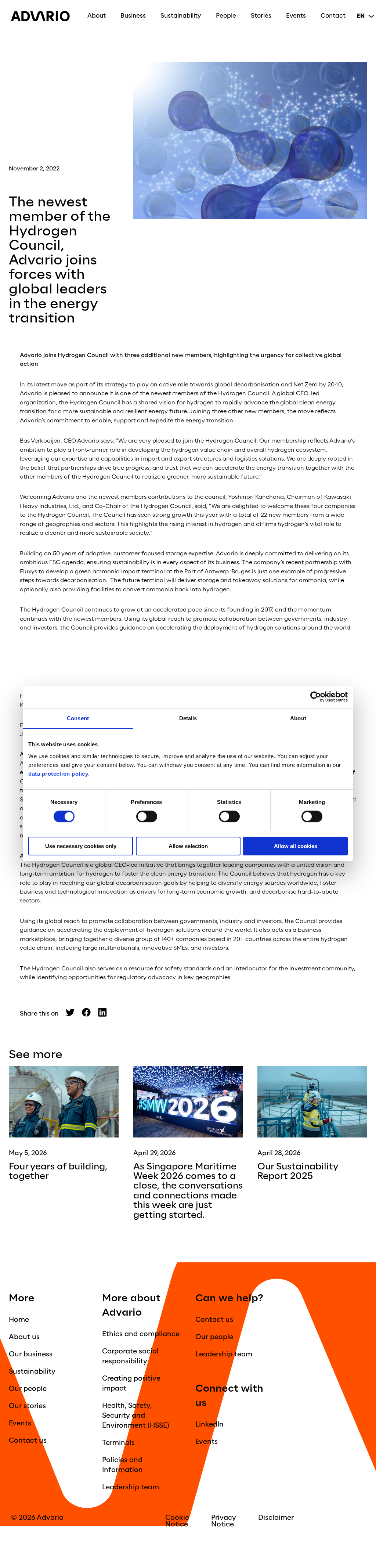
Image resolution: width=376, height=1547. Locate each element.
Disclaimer (276, 1517)
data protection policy (58, 774)
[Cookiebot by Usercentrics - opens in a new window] (315, 697)
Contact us (28, 1440)
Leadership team (130, 1487)
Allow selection (188, 846)
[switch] (146, 816)
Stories (261, 15)
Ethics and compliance (141, 1334)
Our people (28, 1388)
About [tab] (298, 718)
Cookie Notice (177, 1521)
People (226, 15)
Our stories (27, 1406)
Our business (31, 1354)
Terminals (118, 1442)
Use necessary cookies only (80, 846)
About (96, 15)
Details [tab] (188, 718)
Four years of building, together (58, 1171)
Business (133, 15)
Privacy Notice (223, 1521)
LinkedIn (209, 1424)
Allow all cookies (295, 846)
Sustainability (180, 15)
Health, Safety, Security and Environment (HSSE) (135, 1415)
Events (296, 15)
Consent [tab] (78, 718)
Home (19, 1319)
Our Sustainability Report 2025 (297, 1171)
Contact (333, 15)
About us (24, 1337)
